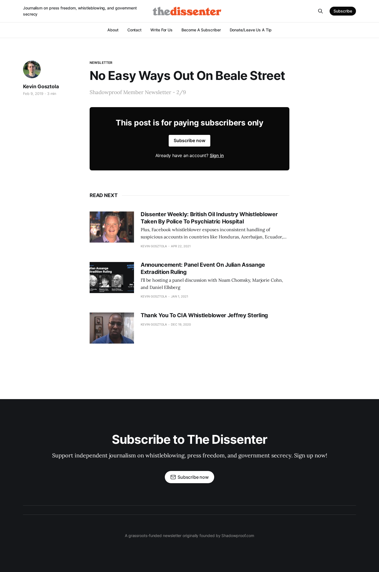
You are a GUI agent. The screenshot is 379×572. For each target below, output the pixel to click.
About (112, 29)
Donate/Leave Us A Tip (251, 29)
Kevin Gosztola (41, 86)
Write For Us (161, 29)
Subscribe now (189, 140)
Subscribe (342, 11)
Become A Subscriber (201, 29)
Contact (134, 29)
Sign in (217, 155)
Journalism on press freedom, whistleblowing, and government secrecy (80, 11)
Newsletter (101, 63)
